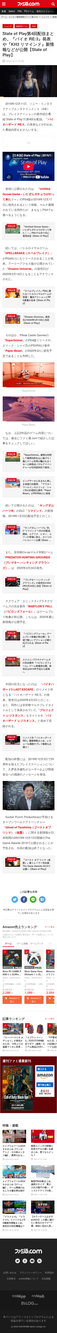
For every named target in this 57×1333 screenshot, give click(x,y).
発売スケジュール (45, 11)
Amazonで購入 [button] (13, 999)
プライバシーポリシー (31, 1272)
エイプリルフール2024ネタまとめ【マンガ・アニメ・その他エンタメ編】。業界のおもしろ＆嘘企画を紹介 (14, 1150)
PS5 (20, 11)
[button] (44, 1076)
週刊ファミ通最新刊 (17, 1060)
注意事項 (11, 1278)
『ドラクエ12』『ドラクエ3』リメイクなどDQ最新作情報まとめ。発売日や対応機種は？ (14, 1221)
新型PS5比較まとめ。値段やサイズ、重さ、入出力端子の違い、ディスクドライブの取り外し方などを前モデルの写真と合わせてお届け (42, 1186)
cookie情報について (28, 1278)
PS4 (34, 26)
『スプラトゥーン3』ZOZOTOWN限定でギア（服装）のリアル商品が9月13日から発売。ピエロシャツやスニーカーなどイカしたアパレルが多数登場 (35, 1042)
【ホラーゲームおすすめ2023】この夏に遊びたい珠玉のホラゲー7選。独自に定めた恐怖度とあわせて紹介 (42, 1221)
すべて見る (49, 927)
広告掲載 (46, 1278)
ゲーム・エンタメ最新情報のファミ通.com (19, 16)
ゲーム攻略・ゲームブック (30, 943)
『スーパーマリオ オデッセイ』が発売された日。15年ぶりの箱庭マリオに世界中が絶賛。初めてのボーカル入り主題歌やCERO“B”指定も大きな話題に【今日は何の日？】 (13, 1042)
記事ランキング (14, 1018)
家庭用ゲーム (22, 26)
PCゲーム (29, 11)
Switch (12, 11)
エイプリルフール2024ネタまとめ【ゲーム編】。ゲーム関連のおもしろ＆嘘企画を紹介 (14, 1186)
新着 (4, 11)
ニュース (45, 16)
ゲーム (8, 943)
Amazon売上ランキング (20, 926)
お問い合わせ (9, 1272)
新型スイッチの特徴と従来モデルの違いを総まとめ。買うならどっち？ (42, 1150)
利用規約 (49, 1272)
